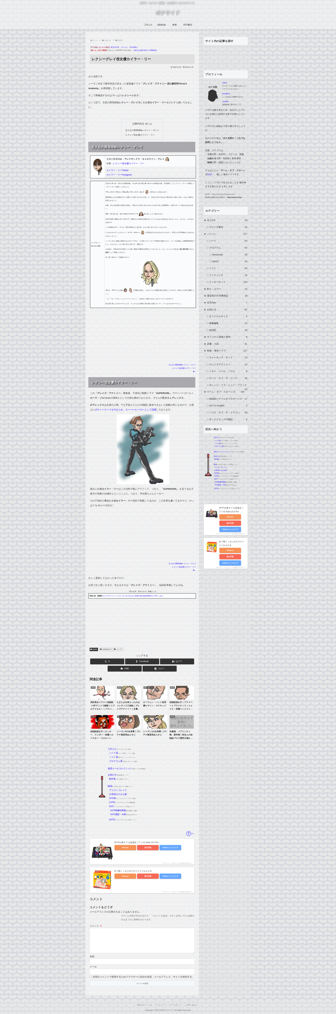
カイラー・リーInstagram (119, 174)
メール (93, 966)
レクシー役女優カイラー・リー (140, 135)
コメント (96, 925)
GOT (111, 806)
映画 (110, 786)
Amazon (125, 847)
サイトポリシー (176, 1005)
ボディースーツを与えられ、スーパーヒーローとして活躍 (125, 409)
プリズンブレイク (118, 790)
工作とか (112, 749)
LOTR (112, 802)
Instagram (226, 94)
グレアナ (119, 649)
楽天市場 (147, 847)
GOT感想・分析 (118, 814)
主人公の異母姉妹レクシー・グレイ (142, 130)
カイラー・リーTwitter (117, 170)
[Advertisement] (142, 525)
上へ (193, 833)
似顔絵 (95, 649)
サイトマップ (160, 1005)
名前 (92, 956)
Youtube (225, 101)
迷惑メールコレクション (120, 768)
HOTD (112, 819)
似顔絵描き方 (107, 649)
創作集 (112, 779)
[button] (160, 669)
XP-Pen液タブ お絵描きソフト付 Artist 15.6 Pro (136, 842)
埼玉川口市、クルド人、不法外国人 (124, 47)
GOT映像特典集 (118, 810)
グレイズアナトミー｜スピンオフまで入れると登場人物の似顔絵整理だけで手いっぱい (132, 596)
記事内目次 (138, 123)
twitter (224, 83)
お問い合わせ (191, 1005)
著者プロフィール (144, 1005)
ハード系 (113, 753)
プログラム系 (115, 761)
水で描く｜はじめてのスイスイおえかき (133, 871)
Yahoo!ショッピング (170, 847)
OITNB (112, 798)
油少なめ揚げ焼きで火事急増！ (146, 50)
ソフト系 (113, 757)
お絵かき (112, 775)
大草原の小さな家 (118, 794)
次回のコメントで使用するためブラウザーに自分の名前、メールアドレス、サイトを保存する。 (143, 976)
